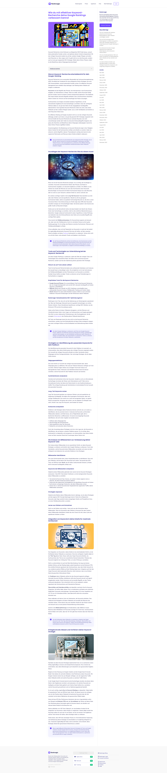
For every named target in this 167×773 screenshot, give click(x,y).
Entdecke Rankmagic (105, 25)
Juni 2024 (102, 130)
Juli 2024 (102, 127)
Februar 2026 (103, 80)
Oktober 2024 (103, 120)
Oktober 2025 (103, 90)
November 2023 (103, 142)
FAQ (100, 3)
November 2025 (103, 87)
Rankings (65, 233)
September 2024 (103, 122)
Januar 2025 (102, 112)
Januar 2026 (102, 82)
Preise (86, 3)
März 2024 (102, 137)
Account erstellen (104, 758)
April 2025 (102, 105)
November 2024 (103, 117)
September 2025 (103, 92)
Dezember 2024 (103, 115)
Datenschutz (102, 763)
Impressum (102, 761)
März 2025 (102, 107)
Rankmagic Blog (103, 753)
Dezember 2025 (103, 85)
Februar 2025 (103, 110)
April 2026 (102, 75)
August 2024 (103, 125)
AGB (100, 766)
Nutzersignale (78, 3)
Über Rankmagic (108, 3)
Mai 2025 (102, 102)
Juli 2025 (102, 97)
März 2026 (102, 77)
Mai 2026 (102, 72)
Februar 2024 (103, 140)
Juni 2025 (102, 100)
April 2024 (102, 135)
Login (116, 3)
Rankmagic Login (103, 756)
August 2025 (103, 95)
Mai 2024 (102, 132)
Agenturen (93, 3)
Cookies (101, 765)
